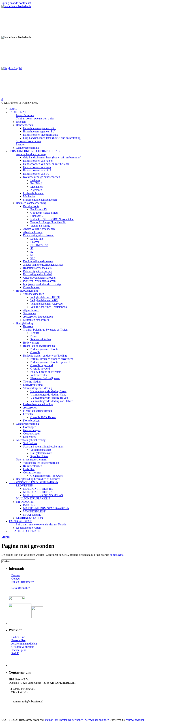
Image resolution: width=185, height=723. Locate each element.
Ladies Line (18, 637)
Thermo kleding (32, 381)
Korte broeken (31, 420)
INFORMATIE (25, 501)
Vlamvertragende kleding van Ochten (51, 401)
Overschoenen (31, 287)
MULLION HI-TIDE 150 (38, 488)
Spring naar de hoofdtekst (16, 3)
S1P (32, 258)
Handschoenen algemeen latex (40, 134)
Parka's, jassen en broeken (45, 349)
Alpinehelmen (31, 310)
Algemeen (36, 189)
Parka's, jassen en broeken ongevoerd (51, 358)
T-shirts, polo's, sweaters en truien (35, 118)
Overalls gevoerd (40, 368)
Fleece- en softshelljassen (37, 410)
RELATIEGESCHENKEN (24, 530)
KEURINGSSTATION (29, 517)
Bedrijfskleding (24, 323)
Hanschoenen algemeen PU (39, 131)
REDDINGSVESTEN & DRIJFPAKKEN (33, 482)
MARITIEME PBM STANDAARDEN (46, 508)
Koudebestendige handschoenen (41, 176)
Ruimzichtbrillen (32, 466)
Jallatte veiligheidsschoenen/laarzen (43, 264)
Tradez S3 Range (40, 225)
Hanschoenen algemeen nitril (39, 128)
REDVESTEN (24, 485)
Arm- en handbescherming (31, 154)
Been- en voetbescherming (31, 202)
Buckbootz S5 (38, 209)
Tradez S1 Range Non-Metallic (48, 222)
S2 (31, 251)
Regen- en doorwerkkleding (39, 345)
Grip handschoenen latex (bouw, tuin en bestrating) (52, 137)
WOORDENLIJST (34, 511)
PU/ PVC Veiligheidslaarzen (39, 280)
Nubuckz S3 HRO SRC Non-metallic (52, 219)
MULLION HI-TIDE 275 (38, 491)
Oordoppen (29, 427)
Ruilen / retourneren (22, 581)
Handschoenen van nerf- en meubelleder (46, 163)
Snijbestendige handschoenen (40, 199)
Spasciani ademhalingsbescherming (43, 446)
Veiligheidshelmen (33, 293)
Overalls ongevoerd (41, 365)
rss (56, 719)
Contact (15, 578)
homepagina (117, 554)
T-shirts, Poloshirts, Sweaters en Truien (45, 329)
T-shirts (34, 332)
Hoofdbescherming (27, 290)
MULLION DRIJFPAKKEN (33, 498)
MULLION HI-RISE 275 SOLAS (43, 495)
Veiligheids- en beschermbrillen (41, 462)
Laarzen (20, 144)
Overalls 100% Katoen (43, 417)
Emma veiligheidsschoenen (38, 235)
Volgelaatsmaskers (40, 449)
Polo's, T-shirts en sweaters (45, 371)
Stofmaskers (30, 443)
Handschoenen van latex (37, 167)
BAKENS (29, 504)
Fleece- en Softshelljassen (45, 378)
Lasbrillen (29, 469)
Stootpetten (29, 313)
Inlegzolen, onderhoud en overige (42, 284)
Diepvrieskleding (33, 384)
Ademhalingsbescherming (31, 440)
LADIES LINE (18, 111)
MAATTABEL (32, 514)
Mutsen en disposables (36, 319)
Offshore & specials (22, 646)
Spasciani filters (39, 456)
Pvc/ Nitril (36, 183)
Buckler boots (31, 206)
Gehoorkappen (31, 433)
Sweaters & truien (40, 339)
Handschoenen (24, 124)
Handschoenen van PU (36, 173)
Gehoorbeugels (31, 430)
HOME (13, 108)
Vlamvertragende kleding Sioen (48, 391)
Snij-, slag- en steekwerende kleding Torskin (41, 524)
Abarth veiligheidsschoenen (39, 228)
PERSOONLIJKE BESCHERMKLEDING (34, 150)
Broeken (21, 121)
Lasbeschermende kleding (38, 404)
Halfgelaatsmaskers (41, 453)
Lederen (35, 180)
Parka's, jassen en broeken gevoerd (50, 362)
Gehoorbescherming (27, 147)
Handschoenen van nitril (37, 170)
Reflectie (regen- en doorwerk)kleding (45, 355)
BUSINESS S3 (39, 245)
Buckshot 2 (36, 215)
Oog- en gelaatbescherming (31, 459)
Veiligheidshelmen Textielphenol (49, 306)
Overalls (35, 352)
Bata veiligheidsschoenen (37, 271)
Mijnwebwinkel (135, 719)
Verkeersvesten (39, 375)
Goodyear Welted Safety (44, 212)
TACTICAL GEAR (20, 521)
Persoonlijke (18, 640)
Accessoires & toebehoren (38, 316)
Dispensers (29, 436)
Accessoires (30, 407)
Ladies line (36, 238)
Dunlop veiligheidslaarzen (38, 261)
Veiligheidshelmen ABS (44, 300)
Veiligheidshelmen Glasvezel (46, 303)
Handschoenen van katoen (38, 160)
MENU (5, 537)
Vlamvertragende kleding (37, 388)
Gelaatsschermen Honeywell (46, 475)
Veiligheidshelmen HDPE (45, 297)
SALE (15, 653)
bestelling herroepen (71, 719)
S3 (31, 248)
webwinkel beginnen (97, 719)
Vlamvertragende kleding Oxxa (48, 394)
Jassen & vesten (25, 115)
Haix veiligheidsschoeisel (37, 274)
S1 (31, 254)
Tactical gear (18, 650)
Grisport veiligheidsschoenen (39, 277)
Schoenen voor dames (28, 141)
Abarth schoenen (32, 232)
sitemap (49, 719)
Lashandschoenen (33, 193)
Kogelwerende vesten (28, 527)
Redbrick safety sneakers (37, 267)
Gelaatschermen (32, 472)
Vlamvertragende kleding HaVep (49, 397)
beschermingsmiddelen (24, 643)
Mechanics (36, 186)
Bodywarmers (31, 342)
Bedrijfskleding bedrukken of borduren (38, 478)
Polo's (33, 336)
